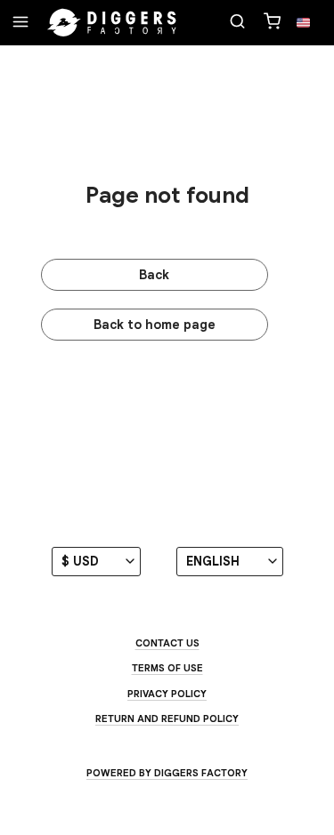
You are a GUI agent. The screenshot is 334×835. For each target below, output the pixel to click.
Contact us (167, 643)
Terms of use (167, 668)
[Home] (112, 23)
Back (154, 275)
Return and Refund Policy (167, 718)
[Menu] (20, 23)
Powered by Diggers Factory (167, 773)
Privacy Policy (167, 693)
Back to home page (155, 325)
